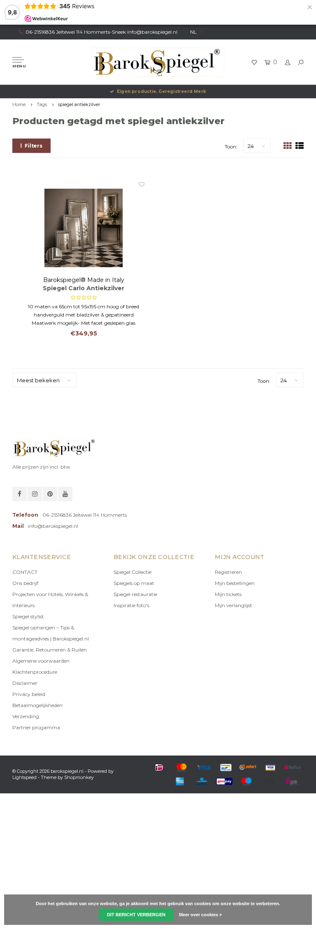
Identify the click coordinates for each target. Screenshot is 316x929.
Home (19, 104)
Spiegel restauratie (135, 594)
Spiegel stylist (28, 616)
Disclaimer (24, 683)
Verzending (25, 716)
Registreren (228, 572)
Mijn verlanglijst (233, 605)
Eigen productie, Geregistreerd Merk (161, 91)
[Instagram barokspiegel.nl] (35, 494)
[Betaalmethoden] (159, 767)
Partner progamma (36, 727)
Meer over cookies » (200, 914)
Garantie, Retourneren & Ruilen (49, 650)
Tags (42, 104)
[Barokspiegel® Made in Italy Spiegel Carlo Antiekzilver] (83, 228)
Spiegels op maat (134, 583)
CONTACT (24, 572)
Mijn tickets (228, 594)
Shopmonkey (79, 777)
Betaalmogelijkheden (37, 705)
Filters (33, 146)
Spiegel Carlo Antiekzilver (83, 288)
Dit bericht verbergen (136, 914)
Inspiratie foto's (131, 605)
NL (193, 32)
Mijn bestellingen (235, 583)
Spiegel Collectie (132, 572)
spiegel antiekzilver (79, 104)
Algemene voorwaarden (41, 661)
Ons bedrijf (25, 583)
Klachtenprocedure (34, 672)
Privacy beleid (28, 694)
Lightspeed (24, 777)
